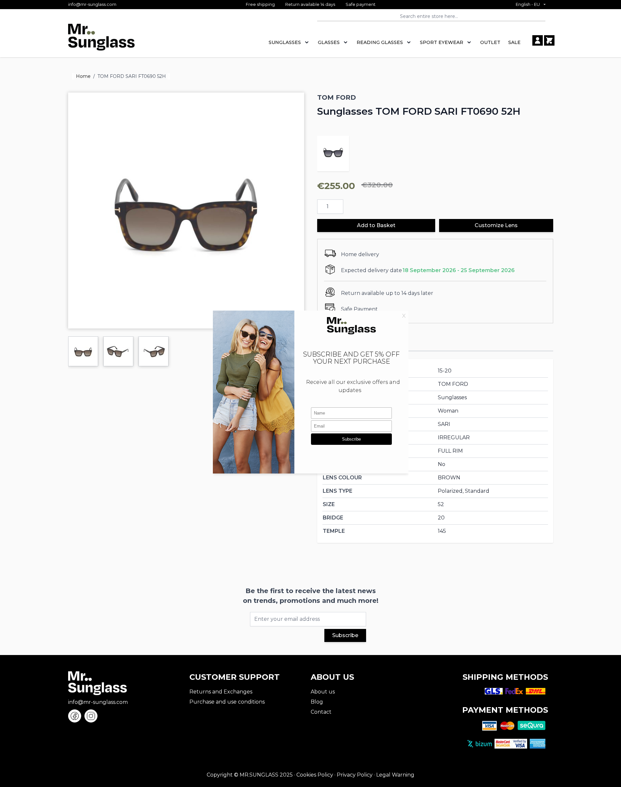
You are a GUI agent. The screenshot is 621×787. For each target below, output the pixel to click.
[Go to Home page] (101, 40)
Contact (321, 712)
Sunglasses (285, 42)
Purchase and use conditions (227, 702)
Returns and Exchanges (220, 692)
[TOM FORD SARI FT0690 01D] (333, 152)
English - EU (528, 4)
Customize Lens (496, 225)
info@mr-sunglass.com (92, 4)
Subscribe (345, 635)
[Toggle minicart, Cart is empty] (549, 40)
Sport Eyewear (441, 42)
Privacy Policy (355, 775)
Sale (514, 42)
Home (83, 76)
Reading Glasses (380, 42)
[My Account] (537, 40)
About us (323, 692)
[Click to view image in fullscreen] (186, 210)
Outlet (490, 42)
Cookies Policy (314, 775)
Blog (317, 702)
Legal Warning (395, 775)
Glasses (329, 42)
